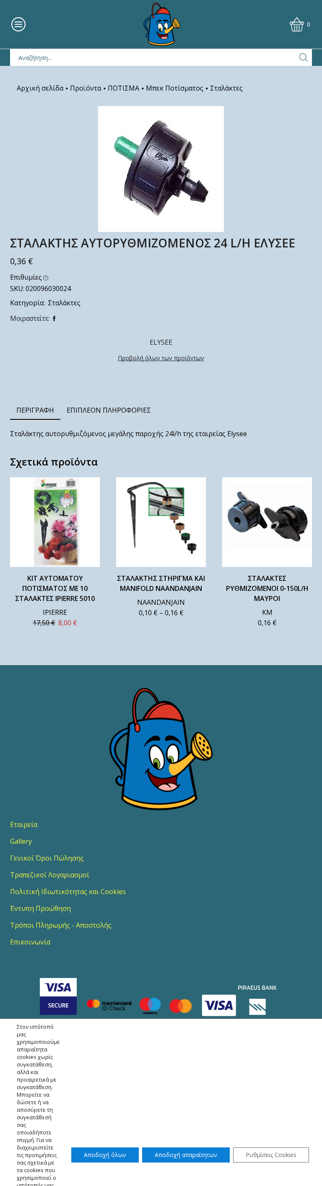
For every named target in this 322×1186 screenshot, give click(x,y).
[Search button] (303, 57)
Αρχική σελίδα (40, 88)
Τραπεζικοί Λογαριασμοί (49, 874)
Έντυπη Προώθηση (40, 908)
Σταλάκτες (226, 88)
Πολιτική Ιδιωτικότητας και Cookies (68, 891)
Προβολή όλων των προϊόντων (161, 358)
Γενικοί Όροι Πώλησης (47, 858)
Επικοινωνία (30, 942)
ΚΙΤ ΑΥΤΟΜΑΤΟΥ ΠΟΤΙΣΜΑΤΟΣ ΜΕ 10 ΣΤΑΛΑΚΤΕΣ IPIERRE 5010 (55, 588)
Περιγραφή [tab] (35, 410)
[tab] (35, 410)
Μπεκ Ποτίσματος (174, 88)
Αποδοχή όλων (105, 1155)
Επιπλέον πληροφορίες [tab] (109, 410)
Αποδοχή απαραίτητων (186, 1155)
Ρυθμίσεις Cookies (271, 1155)
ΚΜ (267, 612)
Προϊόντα (85, 88)
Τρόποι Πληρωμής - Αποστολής (61, 925)
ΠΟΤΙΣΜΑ (123, 88)
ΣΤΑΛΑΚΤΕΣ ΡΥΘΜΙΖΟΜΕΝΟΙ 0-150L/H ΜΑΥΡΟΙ (267, 588)
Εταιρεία (23, 824)
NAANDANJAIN (161, 602)
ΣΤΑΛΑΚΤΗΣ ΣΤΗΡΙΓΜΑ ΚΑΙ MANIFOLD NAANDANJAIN (161, 583)
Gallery (21, 841)
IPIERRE (55, 612)
